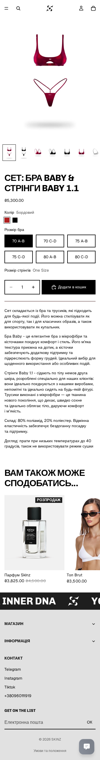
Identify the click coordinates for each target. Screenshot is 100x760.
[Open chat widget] (86, 746)
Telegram (12, 669)
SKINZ (56, 739)
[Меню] (6, 8)
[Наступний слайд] (89, 539)
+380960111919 (17, 695)
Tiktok (9, 687)
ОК (89, 722)
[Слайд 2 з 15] (24, 152)
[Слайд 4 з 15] (52, 152)
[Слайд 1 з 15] (9, 152)
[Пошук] (18, 8)
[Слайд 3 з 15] (38, 152)
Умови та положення (50, 751)
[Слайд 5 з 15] (67, 152)
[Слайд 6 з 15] (81, 152)
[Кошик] (93, 8)
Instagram (13, 678)
